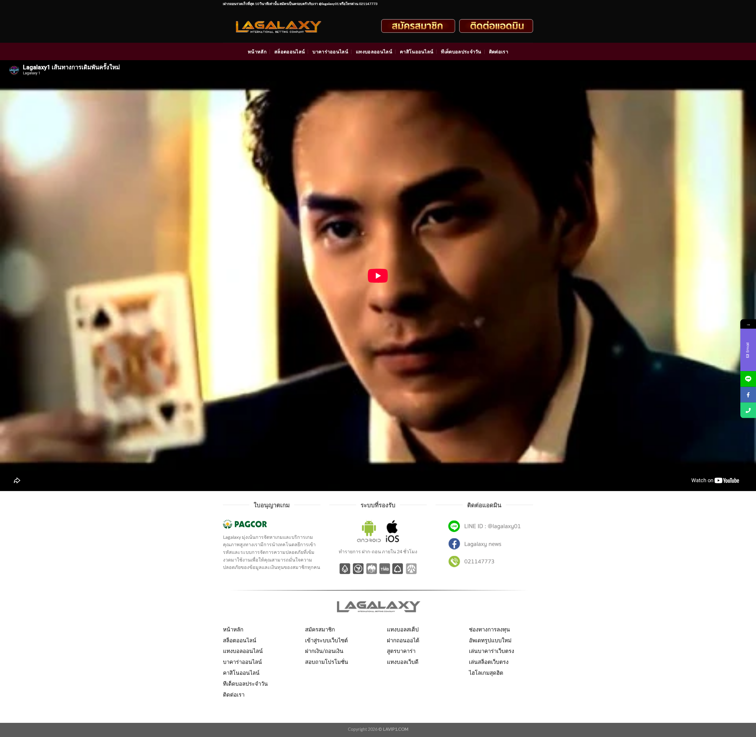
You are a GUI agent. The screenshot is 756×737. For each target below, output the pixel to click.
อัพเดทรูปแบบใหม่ (490, 640)
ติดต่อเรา (498, 51)
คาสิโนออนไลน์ (417, 51)
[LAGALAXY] (284, 26)
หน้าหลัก (257, 51)
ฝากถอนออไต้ (403, 640)
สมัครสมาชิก (320, 629)
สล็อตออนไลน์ (289, 51)
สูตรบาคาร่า (401, 651)
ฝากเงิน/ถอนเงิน (324, 651)
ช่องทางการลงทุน (489, 629)
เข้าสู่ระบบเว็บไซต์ (326, 640)
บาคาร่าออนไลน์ (330, 51)
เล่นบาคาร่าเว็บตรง (491, 651)
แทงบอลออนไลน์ (374, 51)
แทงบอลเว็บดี (402, 662)
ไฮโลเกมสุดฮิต (486, 672)
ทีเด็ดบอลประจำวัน (461, 51)
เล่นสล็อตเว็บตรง (489, 662)
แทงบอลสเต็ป (403, 629)
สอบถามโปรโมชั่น (326, 662)
